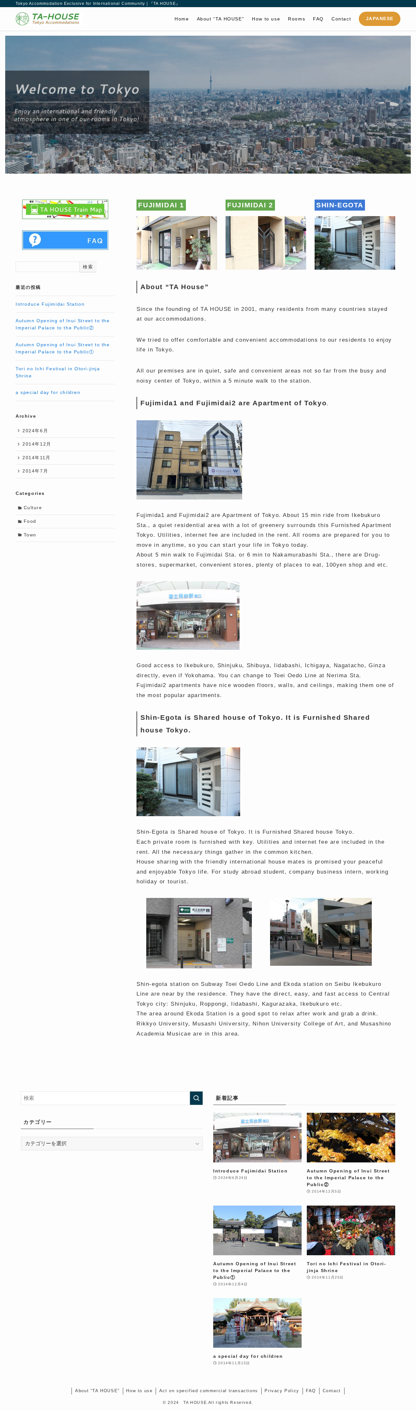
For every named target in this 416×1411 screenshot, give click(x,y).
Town (30, 534)
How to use (139, 1390)
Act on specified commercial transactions (208, 1390)
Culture (33, 507)
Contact (332, 1390)
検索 (88, 266)
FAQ (311, 1390)
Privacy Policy (282, 1390)
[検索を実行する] (196, 1098)
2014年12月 (36, 444)
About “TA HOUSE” (97, 1390)
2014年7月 (35, 470)
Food (30, 521)
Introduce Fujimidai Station (50, 304)
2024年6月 (35, 430)
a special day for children (48, 392)
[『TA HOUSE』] (49, 18)
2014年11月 (36, 457)
